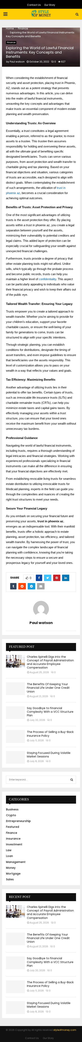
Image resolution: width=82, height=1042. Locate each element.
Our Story (49, 5)
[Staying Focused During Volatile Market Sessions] (15, 757)
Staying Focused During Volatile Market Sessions (48, 754)
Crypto (11, 815)
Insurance (13, 839)
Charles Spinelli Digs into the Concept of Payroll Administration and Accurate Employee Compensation (50, 662)
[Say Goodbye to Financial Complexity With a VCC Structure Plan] (15, 712)
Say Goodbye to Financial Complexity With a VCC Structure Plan (50, 711)
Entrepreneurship (18, 821)
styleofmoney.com (64, 1030)
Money (11, 868)
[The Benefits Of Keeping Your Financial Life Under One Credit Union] (15, 688)
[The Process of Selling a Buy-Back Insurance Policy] (15, 736)
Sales (10, 879)
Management (15, 862)
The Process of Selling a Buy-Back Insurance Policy (50, 733)
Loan (9, 856)
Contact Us (34, 5)
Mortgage (13, 874)
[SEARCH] (71, 780)
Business (12, 809)
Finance (11, 42)
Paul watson (17, 61)
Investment (14, 844)
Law (9, 850)
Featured (12, 827)
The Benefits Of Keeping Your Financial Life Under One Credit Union (48, 687)
